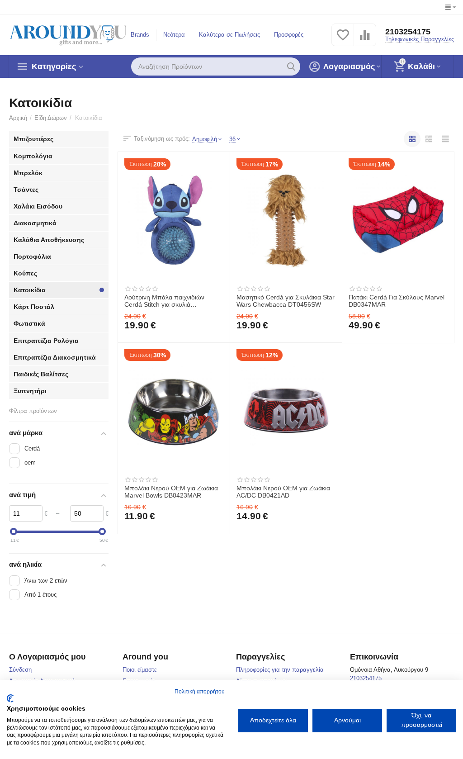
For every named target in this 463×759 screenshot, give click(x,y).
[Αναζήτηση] (291, 66)
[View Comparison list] (365, 40)
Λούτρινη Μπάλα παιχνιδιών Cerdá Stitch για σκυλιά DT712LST (164, 301)
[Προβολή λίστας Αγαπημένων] (342, 40)
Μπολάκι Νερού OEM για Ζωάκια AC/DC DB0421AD (283, 491)
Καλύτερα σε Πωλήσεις (229, 34)
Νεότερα (174, 34)
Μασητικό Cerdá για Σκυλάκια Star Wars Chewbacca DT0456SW (285, 301)
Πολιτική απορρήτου (200, 691)
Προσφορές (288, 34)
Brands (140, 34)
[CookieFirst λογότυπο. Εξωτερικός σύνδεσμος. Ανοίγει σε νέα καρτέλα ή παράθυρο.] (10, 698)
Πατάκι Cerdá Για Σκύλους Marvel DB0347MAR (396, 301)
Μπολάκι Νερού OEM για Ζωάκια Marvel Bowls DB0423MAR (171, 491)
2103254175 (407, 31)
